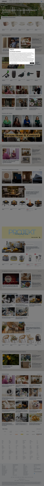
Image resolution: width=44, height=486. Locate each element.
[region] (22, 56)
